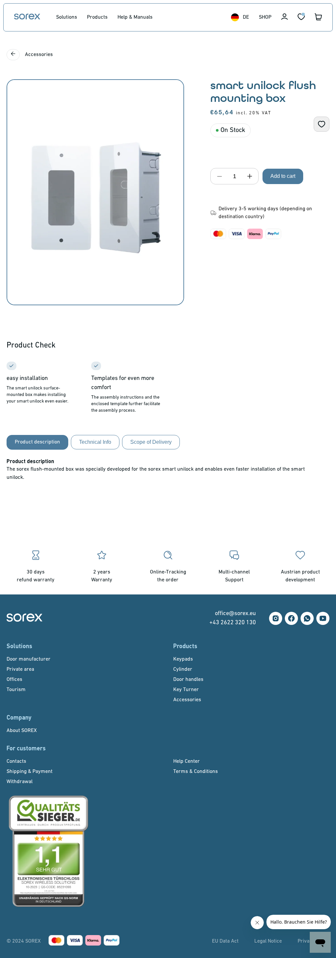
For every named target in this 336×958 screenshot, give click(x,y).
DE (246, 17)
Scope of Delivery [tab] (151, 442)
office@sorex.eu (235, 614)
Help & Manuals (135, 17)
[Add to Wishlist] (321, 124)
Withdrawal (19, 781)
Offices (14, 679)
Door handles (188, 679)
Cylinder (182, 669)
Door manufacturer (29, 659)
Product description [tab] (37, 442)
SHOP (265, 17)
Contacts (16, 761)
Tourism (16, 689)
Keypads (183, 659)
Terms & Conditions (195, 771)
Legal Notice (268, 941)
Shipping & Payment (29, 771)
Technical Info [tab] (95, 442)
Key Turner (186, 689)
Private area (20, 669)
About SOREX (22, 730)
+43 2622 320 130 (232, 623)
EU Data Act (225, 941)
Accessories (38, 54)
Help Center (186, 761)
